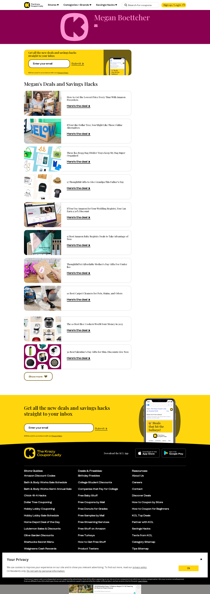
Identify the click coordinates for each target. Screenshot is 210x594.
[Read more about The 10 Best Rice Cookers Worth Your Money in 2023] (42, 328)
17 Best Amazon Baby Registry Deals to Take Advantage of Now (97, 238)
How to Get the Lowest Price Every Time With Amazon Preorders (96, 98)
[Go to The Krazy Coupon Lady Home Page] (33, 5)
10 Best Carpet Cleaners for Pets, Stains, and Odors (94, 293)
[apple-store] (147, 453)
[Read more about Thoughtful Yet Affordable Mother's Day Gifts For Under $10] (42, 270)
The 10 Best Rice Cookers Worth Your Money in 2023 (95, 324)
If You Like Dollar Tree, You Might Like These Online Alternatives (94, 126)
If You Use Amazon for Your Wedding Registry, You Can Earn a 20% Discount (96, 210)
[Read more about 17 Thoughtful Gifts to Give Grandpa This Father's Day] (42, 186)
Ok (188, 568)
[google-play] (174, 453)
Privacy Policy (62, 73)
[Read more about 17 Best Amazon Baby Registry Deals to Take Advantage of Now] (42, 242)
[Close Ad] (138, 586)
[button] (134, 593)
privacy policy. (140, 567)
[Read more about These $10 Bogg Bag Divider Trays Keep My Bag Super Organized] (42, 159)
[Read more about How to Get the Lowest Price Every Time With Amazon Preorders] (42, 103)
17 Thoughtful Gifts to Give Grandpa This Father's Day (95, 181)
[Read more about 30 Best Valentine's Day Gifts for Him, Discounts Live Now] (42, 356)
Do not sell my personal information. (46, 571)
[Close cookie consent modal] (201, 559)
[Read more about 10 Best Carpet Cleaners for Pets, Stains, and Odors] (42, 298)
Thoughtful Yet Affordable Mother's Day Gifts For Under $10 (97, 265)
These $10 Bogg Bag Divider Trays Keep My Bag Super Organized (96, 154)
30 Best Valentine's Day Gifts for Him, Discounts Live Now (98, 351)
